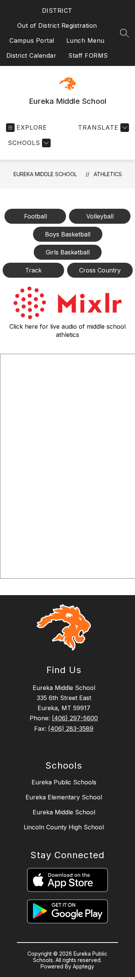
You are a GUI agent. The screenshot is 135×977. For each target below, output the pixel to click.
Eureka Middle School (45, 174)
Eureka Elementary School (64, 797)
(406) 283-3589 (70, 728)
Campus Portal (31, 40)
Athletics (108, 174)
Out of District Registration (57, 25)
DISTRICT (57, 10)
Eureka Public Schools (64, 782)
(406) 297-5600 (75, 718)
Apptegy (83, 966)
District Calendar (31, 55)
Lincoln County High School (64, 827)
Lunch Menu (85, 40)
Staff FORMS (88, 55)
